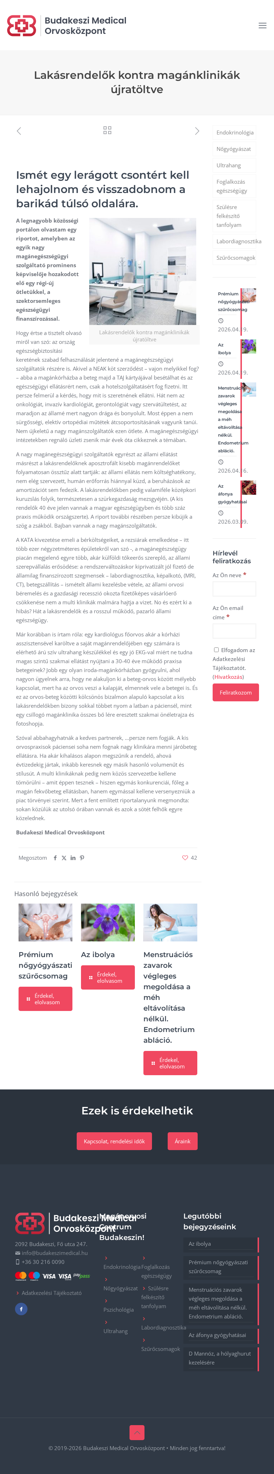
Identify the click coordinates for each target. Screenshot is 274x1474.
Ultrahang (229, 165)
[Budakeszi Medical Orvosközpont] (66, 25)
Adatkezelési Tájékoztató (52, 1292)
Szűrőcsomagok (236, 257)
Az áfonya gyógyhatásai (217, 1334)
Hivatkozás (228, 676)
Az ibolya (98, 954)
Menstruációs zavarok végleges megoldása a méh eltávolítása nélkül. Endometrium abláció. (218, 1303)
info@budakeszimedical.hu (55, 1252)
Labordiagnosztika (236, 241)
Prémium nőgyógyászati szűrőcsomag (45, 965)
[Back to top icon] (137, 1432)
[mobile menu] (263, 25)
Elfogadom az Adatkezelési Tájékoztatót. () (234, 663)
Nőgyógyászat (234, 148)
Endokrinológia (235, 132)
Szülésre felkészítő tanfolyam (229, 215)
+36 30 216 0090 (43, 1261)
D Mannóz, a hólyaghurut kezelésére (220, 1358)
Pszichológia (118, 1309)
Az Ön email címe (228, 612)
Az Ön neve (230, 574)
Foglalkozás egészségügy (232, 186)
